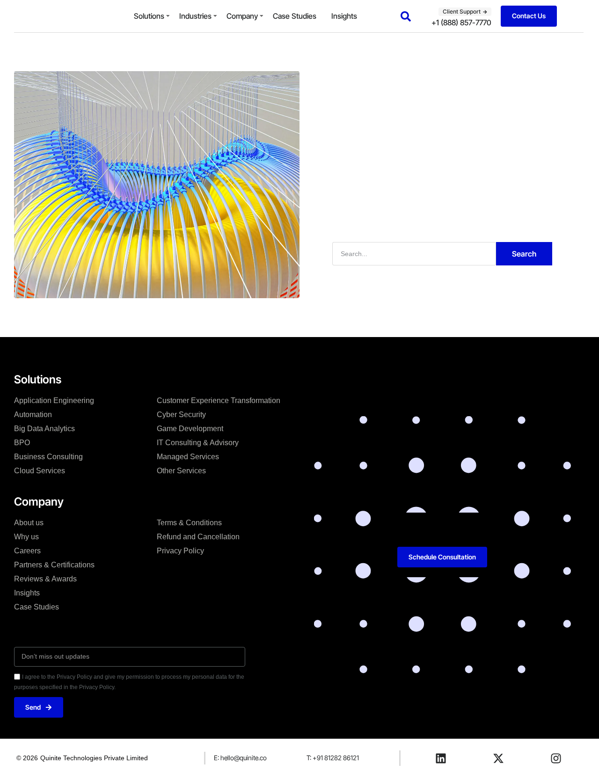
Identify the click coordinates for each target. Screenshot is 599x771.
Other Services (181, 471)
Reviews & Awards (45, 579)
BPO (22, 443)
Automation (33, 415)
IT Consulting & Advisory (198, 443)
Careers (27, 551)
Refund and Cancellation (198, 537)
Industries (195, 16)
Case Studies (294, 16)
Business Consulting (48, 457)
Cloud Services (39, 471)
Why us (26, 537)
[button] (405, 16)
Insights (344, 16)
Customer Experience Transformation (218, 400)
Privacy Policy (180, 551)
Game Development (190, 429)
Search (524, 253)
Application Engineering (54, 400)
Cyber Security (181, 415)
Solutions (149, 16)
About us (29, 523)
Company (242, 16)
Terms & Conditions (189, 523)
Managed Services (188, 457)
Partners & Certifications (54, 565)
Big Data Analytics (44, 429)
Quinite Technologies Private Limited (94, 758)
